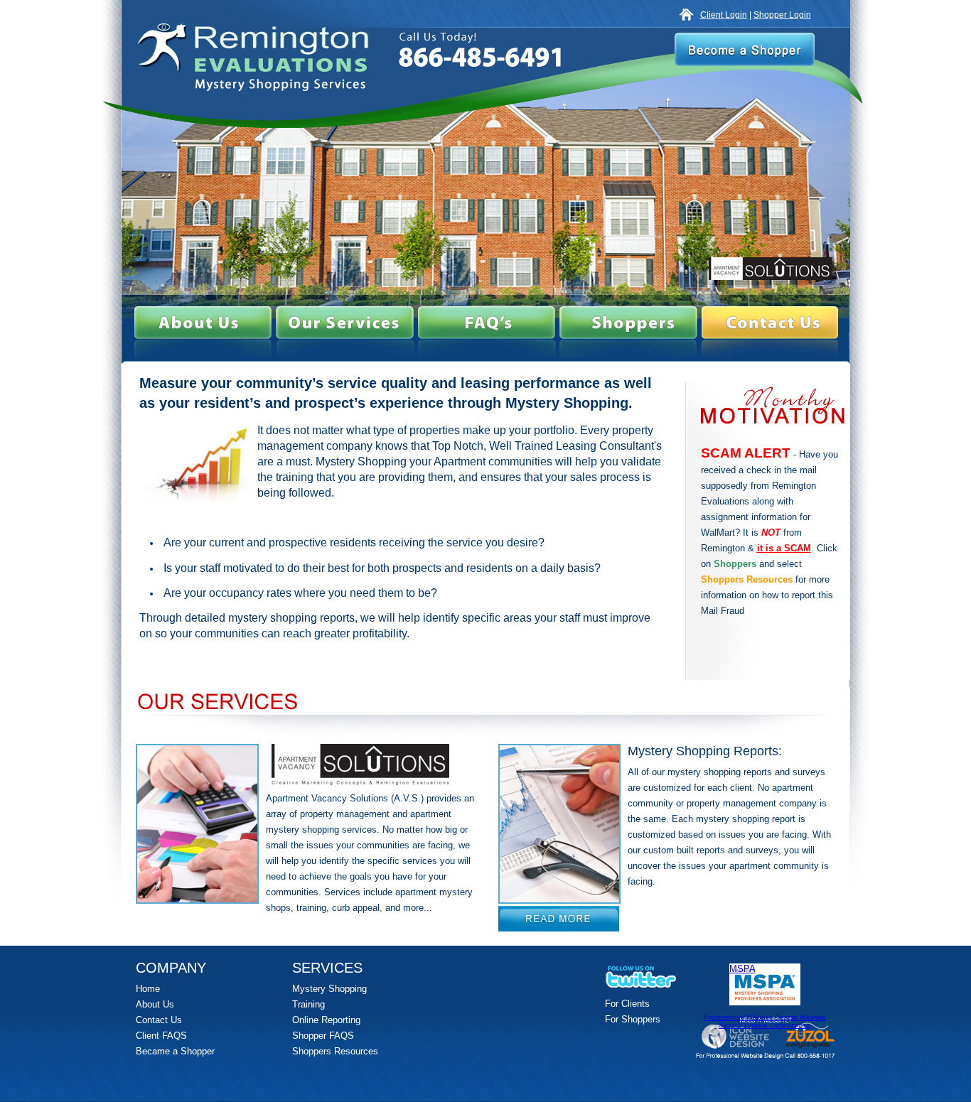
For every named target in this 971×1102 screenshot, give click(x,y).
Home (148, 988)
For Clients (627, 1003)
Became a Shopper (175, 1051)
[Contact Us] (770, 322)
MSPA (742, 968)
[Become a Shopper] (745, 49)
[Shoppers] (628, 322)
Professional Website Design (752, 1017)
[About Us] (203, 322)
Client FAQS (161, 1035)
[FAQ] (486, 322)
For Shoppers (632, 1019)
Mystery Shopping (329, 988)
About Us (155, 1004)
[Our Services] (345, 322)
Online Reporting (326, 1020)
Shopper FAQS (323, 1035)
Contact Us (159, 1020)
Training (308, 1004)
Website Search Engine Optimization (772, 1021)
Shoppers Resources (335, 1051)
